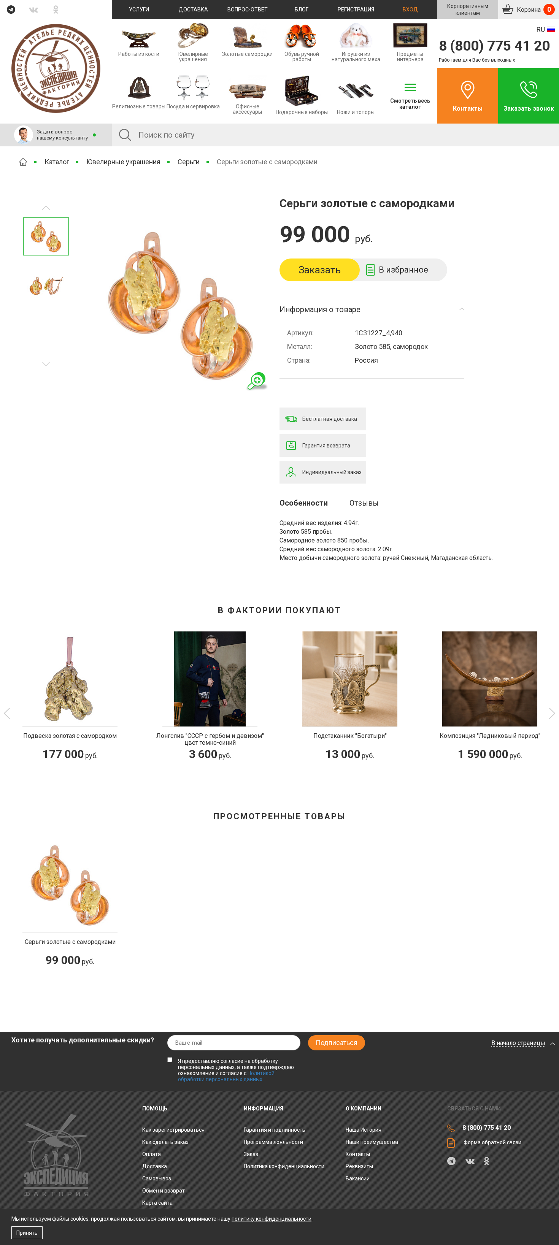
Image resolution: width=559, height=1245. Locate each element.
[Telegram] (11, 9)
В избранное (403, 269)
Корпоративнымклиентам (467, 9)
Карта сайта (157, 1203)
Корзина (533, 9)
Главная (23, 162)
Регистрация (356, 9)
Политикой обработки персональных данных (226, 1076)
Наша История (363, 1130)
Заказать (320, 270)
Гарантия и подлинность (274, 1130)
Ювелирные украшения (123, 162)
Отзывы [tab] (364, 503)
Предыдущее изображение (46, 364)
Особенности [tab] (304, 503)
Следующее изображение (46, 208)
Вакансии (358, 1178)
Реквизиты (359, 1166)
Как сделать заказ (165, 1142)
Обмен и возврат (163, 1191)
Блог (301, 9)
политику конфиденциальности (271, 1219)
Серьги (189, 162)
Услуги (139, 9)
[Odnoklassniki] (56, 9)
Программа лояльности (273, 1142)
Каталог (56, 162)
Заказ (251, 1154)
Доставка (193, 9)
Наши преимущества (372, 1142)
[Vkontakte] (33, 9)
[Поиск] (125, 135)
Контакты (468, 108)
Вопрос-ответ (247, 9)
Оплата (151, 1154)
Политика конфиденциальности (284, 1166)
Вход (410, 9)
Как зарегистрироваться (173, 1130)
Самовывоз (156, 1178)
